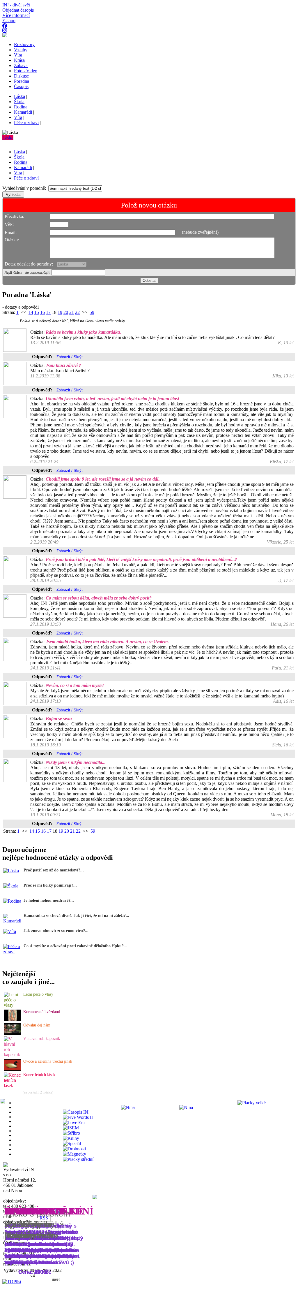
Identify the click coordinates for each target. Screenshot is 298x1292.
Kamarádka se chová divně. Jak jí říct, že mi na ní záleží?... (76, 915)
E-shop (8, 20)
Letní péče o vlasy (38, 994)
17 (48, 312)
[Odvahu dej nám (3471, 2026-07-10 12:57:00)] (12, 1033)
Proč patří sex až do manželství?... (54, 870)
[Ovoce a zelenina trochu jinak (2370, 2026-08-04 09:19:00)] (12, 1069)
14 (31, 312)
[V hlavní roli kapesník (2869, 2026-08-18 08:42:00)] (13, 1054)
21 (71, 312)
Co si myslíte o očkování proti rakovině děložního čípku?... (75, 946)
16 (42, 312)
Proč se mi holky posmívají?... (50, 885)
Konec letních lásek (39, 1075)
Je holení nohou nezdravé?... (49, 900)
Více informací (16, 15)
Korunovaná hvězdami (41, 1012)
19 (60, 312)
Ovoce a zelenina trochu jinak (47, 1061)
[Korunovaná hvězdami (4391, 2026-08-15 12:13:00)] (12, 1019)
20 (65, 312)
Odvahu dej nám (36, 1025)
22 (77, 312)
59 (92, 312)
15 (36, 312)
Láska (7, 137)
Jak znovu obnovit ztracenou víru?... (56, 931)
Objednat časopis (18, 10)
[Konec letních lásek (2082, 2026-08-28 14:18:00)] (13, 1085)
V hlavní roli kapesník (41, 1038)
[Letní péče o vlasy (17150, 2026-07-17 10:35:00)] (13, 1005)
